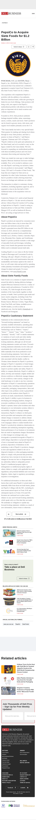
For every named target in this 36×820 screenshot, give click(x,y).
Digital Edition (24, 762)
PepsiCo (18, 624)
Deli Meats (4, 758)
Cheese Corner (5, 760)
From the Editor (5, 762)
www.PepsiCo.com (19, 271)
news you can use (8, 624)
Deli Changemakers (24, 752)
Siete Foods (25, 624)
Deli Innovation (23, 754)
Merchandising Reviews (8, 756)
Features (4, 754)
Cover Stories (5, 752)
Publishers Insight (6, 764)
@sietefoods (26, 309)
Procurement (5, 766)
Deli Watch (5, 22)
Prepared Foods (6, 768)
